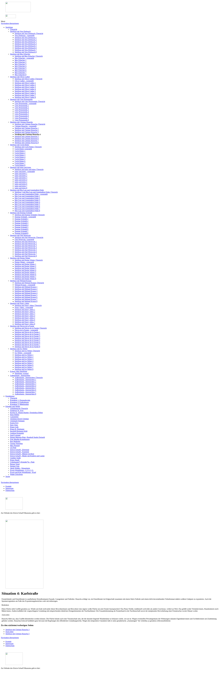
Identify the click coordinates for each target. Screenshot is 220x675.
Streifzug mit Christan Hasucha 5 (17, 634)
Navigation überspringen (10, 23)
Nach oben (9, 632)
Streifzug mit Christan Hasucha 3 (17, 630)
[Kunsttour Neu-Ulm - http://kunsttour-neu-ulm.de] (18, 11)
